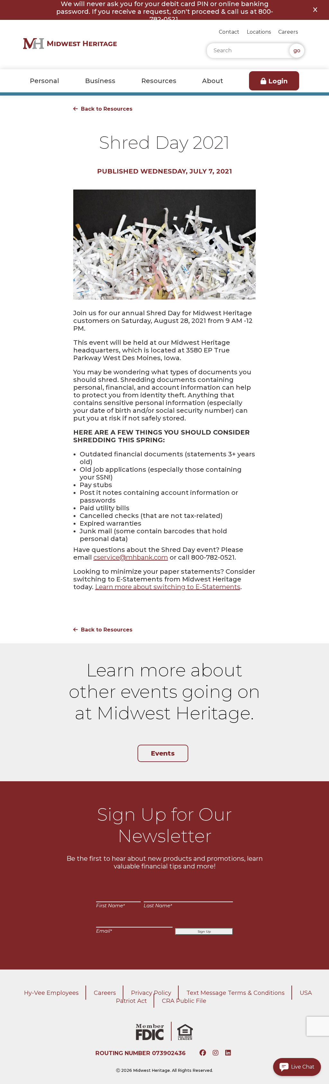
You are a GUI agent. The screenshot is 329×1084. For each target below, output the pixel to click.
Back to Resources (106, 109)
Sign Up (204, 931)
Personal (44, 81)
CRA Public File (184, 1000)
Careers (288, 32)
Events (163, 753)
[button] (297, 1067)
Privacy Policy (151, 992)
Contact (229, 32)
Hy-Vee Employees (51, 992)
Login (278, 81)
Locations (259, 32)
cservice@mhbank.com (130, 557)
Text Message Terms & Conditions (235, 992)
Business (100, 81)
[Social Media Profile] (203, 1053)
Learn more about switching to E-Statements (167, 587)
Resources (158, 81)
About (212, 81)
